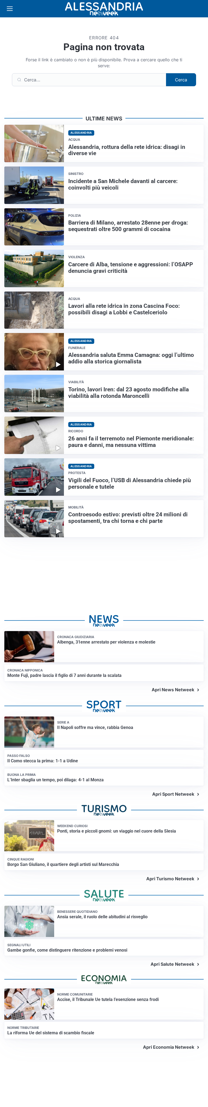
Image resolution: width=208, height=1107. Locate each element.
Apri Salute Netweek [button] (172, 964)
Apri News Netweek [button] (173, 689)
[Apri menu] (9, 9)
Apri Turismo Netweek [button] (170, 878)
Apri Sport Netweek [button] (173, 794)
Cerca (181, 79)
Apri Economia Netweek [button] (168, 1047)
